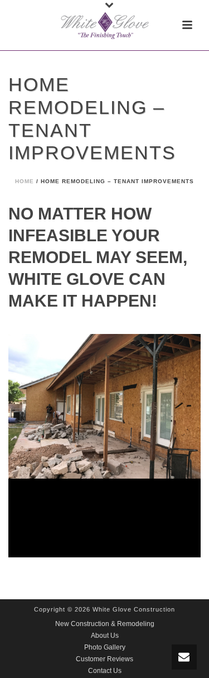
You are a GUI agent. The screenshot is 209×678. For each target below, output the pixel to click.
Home (24, 181)
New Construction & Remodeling (104, 624)
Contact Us (104, 671)
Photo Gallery (104, 647)
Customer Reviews (104, 659)
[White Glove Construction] (104, 25)
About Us (105, 635)
